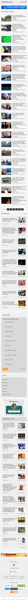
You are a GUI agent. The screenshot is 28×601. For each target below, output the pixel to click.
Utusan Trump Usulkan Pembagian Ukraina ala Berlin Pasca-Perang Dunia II (19, 133)
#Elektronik (5, 379)
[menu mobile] (25, 2)
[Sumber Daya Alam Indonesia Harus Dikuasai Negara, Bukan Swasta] (21, 519)
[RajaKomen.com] (21, 586)
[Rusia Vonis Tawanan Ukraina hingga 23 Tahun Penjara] (6, 152)
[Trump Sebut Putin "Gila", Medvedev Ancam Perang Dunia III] (6, 68)
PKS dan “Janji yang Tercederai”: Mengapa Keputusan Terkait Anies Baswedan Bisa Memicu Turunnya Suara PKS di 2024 (10, 499)
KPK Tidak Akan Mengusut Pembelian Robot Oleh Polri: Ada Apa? (10, 540)
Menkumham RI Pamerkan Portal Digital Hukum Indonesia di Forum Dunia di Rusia (19, 105)
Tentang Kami (6, 576)
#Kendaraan (5, 382)
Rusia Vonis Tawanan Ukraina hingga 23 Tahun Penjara (18, 151)
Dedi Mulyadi (8, 345)
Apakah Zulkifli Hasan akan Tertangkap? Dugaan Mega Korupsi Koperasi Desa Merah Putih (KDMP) (10, 436)
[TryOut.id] (14, 592)
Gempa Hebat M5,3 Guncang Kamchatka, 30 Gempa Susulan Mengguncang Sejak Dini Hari (19, 57)
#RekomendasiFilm (6, 394)
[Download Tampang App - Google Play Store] (14, 571)
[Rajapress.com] (14, 589)
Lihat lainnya (23, 547)
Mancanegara (15, 41)
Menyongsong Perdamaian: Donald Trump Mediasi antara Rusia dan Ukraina (19, 170)
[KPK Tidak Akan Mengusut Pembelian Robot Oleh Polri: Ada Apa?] (21, 539)
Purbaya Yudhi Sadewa (10, 340)
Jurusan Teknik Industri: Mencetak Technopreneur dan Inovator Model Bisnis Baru (9, 272)
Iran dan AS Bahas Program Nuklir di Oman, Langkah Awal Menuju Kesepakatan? (19, 142)
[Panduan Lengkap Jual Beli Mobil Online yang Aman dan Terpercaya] (22, 293)
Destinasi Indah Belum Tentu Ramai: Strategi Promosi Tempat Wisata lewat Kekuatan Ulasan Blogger (9, 425)
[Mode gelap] (23, 2)
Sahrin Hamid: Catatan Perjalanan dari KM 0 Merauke (8, 476)
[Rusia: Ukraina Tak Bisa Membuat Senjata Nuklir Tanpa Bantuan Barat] (6, 180)
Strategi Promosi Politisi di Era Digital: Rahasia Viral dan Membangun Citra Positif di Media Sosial (10, 509)
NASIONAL (14, 19)
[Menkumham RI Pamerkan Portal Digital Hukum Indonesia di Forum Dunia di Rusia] (6, 106)
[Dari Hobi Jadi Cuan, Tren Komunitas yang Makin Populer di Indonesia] (22, 241)
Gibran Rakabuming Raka (10, 350)
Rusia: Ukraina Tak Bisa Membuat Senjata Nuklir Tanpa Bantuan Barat (18, 179)
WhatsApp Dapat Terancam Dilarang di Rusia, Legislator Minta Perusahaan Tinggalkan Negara (19, 38)
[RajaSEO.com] (20, 589)
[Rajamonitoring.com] (7, 589)
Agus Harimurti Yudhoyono (11, 355)
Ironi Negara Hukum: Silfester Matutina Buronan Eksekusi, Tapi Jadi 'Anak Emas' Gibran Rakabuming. (10, 466)
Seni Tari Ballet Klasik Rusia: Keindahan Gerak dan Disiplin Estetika (19, 86)
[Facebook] (14, 564)
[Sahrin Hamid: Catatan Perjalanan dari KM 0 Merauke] (21, 476)
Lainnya (25, 213)
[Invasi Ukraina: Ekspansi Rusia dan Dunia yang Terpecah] (6, 115)
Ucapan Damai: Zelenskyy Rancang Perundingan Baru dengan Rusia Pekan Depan (19, 48)
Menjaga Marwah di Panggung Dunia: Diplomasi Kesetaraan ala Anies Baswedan (10, 446)
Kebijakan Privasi (13, 578)
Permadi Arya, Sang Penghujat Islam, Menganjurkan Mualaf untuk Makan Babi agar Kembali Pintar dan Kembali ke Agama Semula (10, 487)
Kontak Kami (21, 578)
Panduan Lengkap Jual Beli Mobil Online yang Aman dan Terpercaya (9, 293)
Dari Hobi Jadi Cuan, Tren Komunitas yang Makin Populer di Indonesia (8, 241)
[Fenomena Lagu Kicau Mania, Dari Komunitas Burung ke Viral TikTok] (22, 251)
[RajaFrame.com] (14, 586)
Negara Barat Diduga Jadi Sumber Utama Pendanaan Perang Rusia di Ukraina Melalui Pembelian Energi (19, 76)
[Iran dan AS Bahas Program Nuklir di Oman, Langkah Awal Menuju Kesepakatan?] (6, 143)
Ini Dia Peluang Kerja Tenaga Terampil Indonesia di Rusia (19, 16)
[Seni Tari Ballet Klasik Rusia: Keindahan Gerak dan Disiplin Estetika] (6, 87)
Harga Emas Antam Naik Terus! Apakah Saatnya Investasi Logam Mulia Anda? (9, 303)
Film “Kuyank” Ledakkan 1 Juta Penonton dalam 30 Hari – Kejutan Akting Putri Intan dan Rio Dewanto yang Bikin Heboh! (9, 262)
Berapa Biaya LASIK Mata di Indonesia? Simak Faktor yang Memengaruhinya (10, 220)
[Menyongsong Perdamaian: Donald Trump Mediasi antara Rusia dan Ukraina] (6, 171)
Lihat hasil (23, 369)
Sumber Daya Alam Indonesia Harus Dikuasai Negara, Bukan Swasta (10, 520)
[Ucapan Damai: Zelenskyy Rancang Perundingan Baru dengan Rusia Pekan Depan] (6, 49)
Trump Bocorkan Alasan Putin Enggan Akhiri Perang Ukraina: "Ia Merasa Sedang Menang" (19, 95)
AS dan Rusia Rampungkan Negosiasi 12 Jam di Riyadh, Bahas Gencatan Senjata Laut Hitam (19, 160)
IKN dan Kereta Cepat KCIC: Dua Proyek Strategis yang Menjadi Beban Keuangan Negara (10, 529)
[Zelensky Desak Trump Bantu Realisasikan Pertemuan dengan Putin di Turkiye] (6, 125)
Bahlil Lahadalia (8, 326)
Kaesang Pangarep (9, 322)
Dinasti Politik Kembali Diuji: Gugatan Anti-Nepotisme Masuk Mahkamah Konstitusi (9, 456)
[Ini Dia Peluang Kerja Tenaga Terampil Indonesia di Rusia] (6, 18)
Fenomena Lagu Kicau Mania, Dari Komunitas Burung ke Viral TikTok (9, 251)
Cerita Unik (14, 88)
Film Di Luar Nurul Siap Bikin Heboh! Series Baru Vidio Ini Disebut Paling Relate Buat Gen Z (9, 282)
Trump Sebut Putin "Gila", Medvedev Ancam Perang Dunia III (18, 67)
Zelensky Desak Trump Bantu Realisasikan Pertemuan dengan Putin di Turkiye (19, 124)
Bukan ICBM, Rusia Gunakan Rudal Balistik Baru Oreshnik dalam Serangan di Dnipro (19, 188)
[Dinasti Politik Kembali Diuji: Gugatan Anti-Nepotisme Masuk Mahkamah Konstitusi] (21, 456)
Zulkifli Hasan (8, 336)
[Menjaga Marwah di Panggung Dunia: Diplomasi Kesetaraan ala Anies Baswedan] (21, 446)
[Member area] (21, 2)
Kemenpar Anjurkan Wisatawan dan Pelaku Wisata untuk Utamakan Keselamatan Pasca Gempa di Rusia (19, 27)
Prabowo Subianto (9, 359)
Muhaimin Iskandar (9, 331)
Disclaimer (6, 578)
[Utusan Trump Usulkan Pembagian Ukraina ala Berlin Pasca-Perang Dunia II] (6, 134)
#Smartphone (5, 385)
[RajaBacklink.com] (7, 586)
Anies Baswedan (8, 364)
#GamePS (4, 388)
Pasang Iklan (22, 576)
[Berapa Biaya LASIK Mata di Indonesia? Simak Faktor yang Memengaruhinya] (22, 219)
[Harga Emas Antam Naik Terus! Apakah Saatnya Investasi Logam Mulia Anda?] (22, 303)
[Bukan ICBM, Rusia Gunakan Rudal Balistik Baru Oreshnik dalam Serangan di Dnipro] (6, 189)
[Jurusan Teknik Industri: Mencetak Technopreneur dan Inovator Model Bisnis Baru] (22, 272)
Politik (13, 117)
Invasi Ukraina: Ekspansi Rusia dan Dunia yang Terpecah (18, 114)
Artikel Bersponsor (14, 576)
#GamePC (4, 391)
